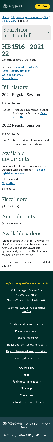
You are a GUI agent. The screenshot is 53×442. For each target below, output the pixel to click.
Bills (45, 17)
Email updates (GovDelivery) (26, 402)
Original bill (8, 183)
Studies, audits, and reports (26, 324)
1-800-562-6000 (26, 295)
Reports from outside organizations (26, 351)
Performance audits (26, 330)
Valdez (39, 67)
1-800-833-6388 (38, 300)
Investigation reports (26, 358)
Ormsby (14, 70)
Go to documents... (12, 74)
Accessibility (26, 368)
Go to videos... (10, 78)
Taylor (30, 67)
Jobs (26, 374)
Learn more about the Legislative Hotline (26, 309)
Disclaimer (32, 423)
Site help (26, 388)
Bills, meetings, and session (26, 17)
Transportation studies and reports (26, 344)
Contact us (26, 395)
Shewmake (20, 67)
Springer (25, 70)
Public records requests (26, 381)
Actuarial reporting (27, 337)
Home (5, 17)
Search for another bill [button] (26, 33)
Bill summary (9, 20)
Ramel (5, 70)
